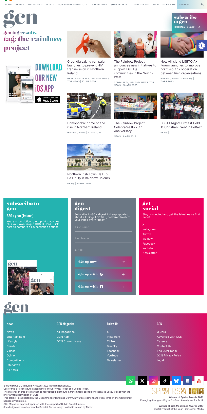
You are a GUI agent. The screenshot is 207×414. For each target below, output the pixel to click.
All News (12, 369)
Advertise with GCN (169, 336)
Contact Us (164, 346)
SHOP (155, 4)
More (166, 4)
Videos (11, 350)
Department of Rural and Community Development (66, 397)
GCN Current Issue (69, 341)
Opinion (11, 355)
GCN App (63, 336)
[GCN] (16, 312)
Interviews (13, 365)
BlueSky (148, 238)
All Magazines (66, 331)
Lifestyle (12, 341)
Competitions (140, 4)
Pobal (102, 397)
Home (8, 4)
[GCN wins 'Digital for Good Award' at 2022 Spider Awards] (169, 391)
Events (11, 346)
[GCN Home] (21, 19)
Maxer (89, 407)
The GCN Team (167, 350)
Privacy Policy (61, 388)
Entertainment (16, 336)
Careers (162, 341)
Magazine (34, 4)
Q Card (161, 331)
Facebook (149, 243)
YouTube (112, 355)
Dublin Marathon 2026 (72, 4)
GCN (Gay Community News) (24, 385)
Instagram (149, 229)
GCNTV (50, 4)
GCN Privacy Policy (169, 355)
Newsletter (150, 252)
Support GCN (119, 4)
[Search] (202, 4)
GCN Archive (99, 4)
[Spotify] (33, 83)
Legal (160, 360)
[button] (201, 45)
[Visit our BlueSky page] (176, 381)
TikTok (147, 234)
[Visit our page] (131, 381)
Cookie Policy (81, 388)
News (19, 4)
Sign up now (87, 262)
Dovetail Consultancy (50, 407)
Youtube (148, 248)
